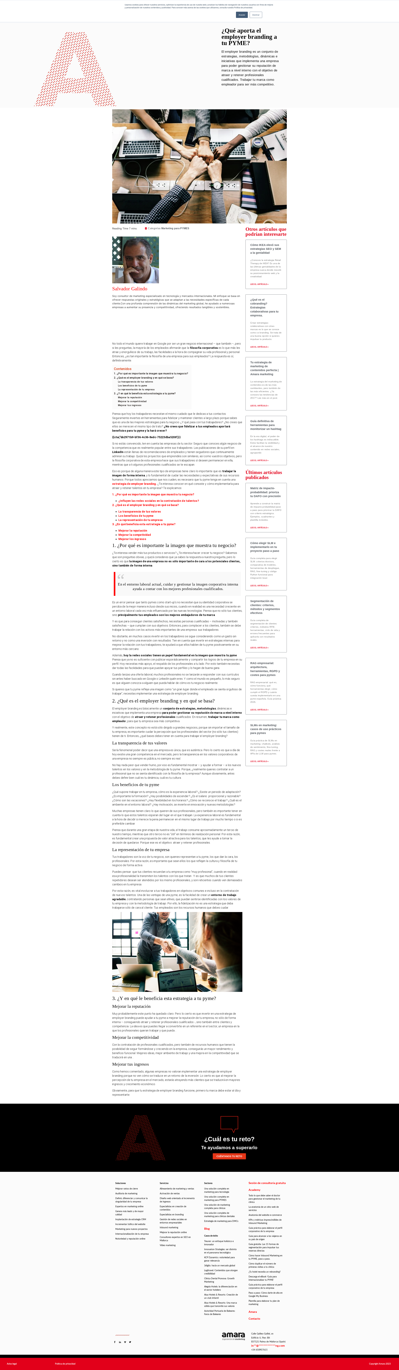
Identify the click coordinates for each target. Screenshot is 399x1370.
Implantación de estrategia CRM (130, 1219)
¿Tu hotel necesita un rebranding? (265, 1272)
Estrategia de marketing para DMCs (221, 1221)
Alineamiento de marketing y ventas (177, 1189)
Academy (254, 1190)
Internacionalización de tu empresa (132, 1234)
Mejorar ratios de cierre (126, 1189)
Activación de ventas (170, 1194)
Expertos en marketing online (129, 1206)
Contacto (254, 1318)
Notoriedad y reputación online (130, 1239)
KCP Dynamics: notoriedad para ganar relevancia (219, 1259)
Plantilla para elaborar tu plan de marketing (264, 1302)
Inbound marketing (169, 1228)
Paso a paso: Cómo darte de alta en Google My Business (266, 1294)
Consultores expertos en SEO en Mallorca (175, 1239)
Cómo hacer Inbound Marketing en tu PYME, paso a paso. (265, 1257)
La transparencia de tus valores (135, 381)
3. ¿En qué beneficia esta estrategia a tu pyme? (143, 524)
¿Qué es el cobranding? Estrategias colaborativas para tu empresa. (264, 307)
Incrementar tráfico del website (130, 1224)
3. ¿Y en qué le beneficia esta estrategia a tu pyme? (145, 393)
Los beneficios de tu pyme (132, 385)
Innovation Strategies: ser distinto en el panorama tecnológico (220, 1251)
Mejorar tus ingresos (130, 405)
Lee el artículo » (259, 284)
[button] (11, 1364)
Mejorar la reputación (130, 397)
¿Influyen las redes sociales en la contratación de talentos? (158, 500)
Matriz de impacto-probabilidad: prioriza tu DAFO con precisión (265, 492)
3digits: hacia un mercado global (219, 1266)
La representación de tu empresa (136, 389)
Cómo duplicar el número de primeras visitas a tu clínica (262, 1265)
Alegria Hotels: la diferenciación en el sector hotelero (220, 1288)
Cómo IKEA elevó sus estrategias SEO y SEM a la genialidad (265, 248)
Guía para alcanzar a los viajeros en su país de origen (265, 1238)
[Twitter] (183, 326)
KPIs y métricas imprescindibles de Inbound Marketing (265, 1221)
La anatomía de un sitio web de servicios (264, 1208)
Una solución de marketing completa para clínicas (217, 1206)
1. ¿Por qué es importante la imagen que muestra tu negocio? (151, 373)
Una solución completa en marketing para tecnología (216, 1190)
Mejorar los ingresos (132, 539)
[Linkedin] (183, 318)
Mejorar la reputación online (173, 1232)
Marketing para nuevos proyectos (131, 1229)
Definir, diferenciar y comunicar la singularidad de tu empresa (131, 1200)
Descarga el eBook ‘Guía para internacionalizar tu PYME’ (263, 1278)
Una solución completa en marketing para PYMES (216, 1198)
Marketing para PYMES (175, 228)
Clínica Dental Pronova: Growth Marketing (219, 1280)
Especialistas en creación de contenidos (173, 1208)
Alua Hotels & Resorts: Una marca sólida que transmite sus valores (220, 1304)
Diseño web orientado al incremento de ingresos (177, 1200)
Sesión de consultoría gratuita (267, 1183)
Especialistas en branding (172, 1215)
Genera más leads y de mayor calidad (129, 1213)
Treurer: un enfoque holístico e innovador (219, 1243)
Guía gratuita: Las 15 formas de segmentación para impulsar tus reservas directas (264, 1247)
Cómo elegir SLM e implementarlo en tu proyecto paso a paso (264, 547)
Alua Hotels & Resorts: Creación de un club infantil (221, 1296)
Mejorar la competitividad (132, 401)
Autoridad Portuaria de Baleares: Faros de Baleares (219, 1312)
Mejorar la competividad (134, 534)
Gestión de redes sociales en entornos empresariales (173, 1221)
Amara (253, 1312)
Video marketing (167, 1245)
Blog (207, 1228)
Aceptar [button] (242, 14)
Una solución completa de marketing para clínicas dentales (219, 1215)
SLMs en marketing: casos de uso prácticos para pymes (265, 729)
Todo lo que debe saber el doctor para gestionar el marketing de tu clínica (264, 1199)
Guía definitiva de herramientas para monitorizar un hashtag (265, 425)
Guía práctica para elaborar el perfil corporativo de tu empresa (265, 1229)
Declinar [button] (256, 14)
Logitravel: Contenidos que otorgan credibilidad (221, 1272)
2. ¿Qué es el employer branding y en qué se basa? (144, 377)
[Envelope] (183, 335)
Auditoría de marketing (126, 1194)
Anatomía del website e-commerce (265, 1215)
